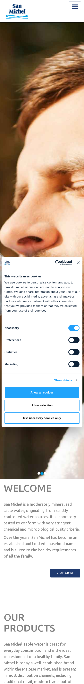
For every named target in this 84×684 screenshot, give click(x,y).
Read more (65, 573)
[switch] (74, 340)
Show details (63, 380)
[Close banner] (78, 262)
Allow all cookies (42, 392)
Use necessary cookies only (42, 418)
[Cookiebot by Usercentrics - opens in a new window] (55, 262)
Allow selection (42, 405)
